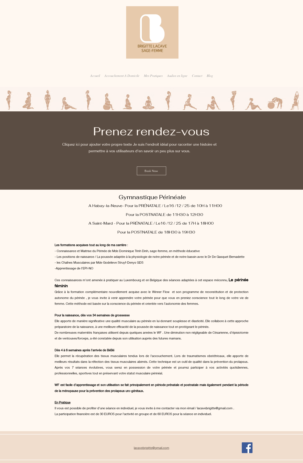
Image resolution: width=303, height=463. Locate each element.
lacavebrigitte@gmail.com (215, 408)
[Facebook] (247, 447)
